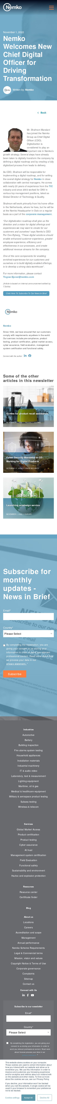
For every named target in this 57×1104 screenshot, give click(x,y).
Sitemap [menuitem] (28, 978)
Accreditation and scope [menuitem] (28, 932)
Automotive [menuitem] (28, 734)
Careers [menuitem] (28, 927)
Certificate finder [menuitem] (28, 897)
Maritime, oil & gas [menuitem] (28, 786)
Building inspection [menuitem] (29, 745)
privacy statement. (16, 663)
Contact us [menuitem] (28, 983)
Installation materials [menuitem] (28, 760)
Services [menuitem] (28, 823)
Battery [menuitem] (28, 740)
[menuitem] (28, 816)
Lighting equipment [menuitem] (28, 781)
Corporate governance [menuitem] (28, 968)
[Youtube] (32, 995)
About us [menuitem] (28, 916)
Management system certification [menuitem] (28, 855)
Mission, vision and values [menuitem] (28, 958)
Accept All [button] (28, 1097)
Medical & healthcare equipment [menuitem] (28, 791)
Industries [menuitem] (28, 729)
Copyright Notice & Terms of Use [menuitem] (28, 963)
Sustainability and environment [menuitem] (28, 870)
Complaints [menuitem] (28, 973)
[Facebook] (29, 355)
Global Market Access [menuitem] (28, 829)
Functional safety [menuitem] (28, 865)
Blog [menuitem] (28, 907)
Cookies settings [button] (12, 1097)
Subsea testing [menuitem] (29, 801)
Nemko (29, 89)
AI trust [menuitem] (28, 850)
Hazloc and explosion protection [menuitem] (28, 875)
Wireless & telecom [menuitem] (28, 806)
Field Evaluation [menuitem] (28, 860)
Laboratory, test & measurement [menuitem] (28, 776)
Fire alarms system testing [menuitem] (28, 750)
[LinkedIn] (25, 355)
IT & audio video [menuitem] (28, 770)
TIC (51, 186)
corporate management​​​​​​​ (39, 214)
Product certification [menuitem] (28, 834)
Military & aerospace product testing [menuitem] (28, 796)
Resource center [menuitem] (28, 892)
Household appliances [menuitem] (28, 755)
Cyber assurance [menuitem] (28, 844)
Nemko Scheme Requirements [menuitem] (28, 947)
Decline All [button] (44, 1097)
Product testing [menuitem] (28, 839)
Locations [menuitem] (28, 922)
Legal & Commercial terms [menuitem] (28, 953)
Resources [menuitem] (28, 886)
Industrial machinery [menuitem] (28, 765)
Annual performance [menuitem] (28, 942)
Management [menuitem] (29, 937)
